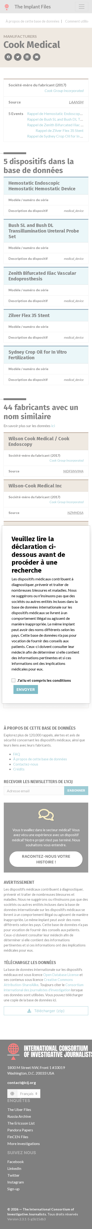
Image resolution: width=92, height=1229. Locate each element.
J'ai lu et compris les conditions (44, 680)
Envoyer (26, 689)
